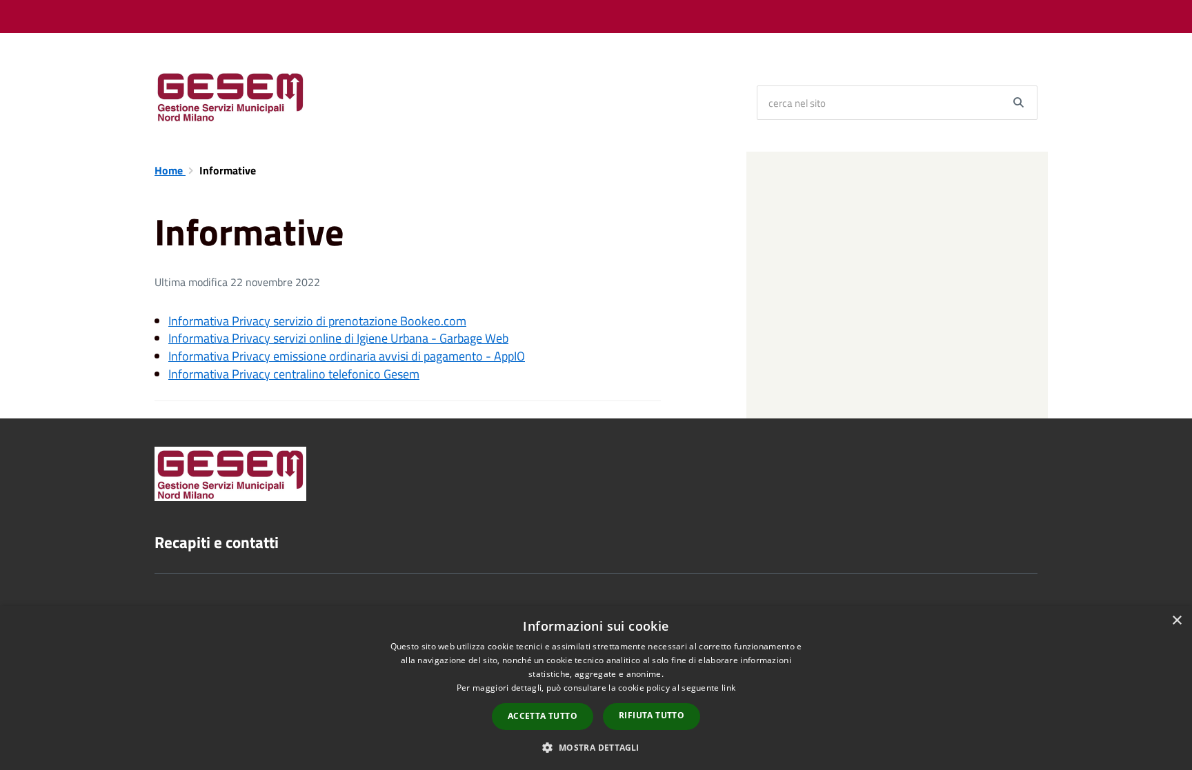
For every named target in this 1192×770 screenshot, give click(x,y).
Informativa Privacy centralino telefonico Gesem (293, 374)
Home (170, 170)
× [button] (1176, 621)
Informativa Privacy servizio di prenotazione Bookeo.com (317, 321)
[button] (596, 746)
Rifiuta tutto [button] (651, 715)
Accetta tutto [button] (542, 716)
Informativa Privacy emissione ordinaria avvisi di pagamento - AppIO (346, 356)
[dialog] (596, 688)
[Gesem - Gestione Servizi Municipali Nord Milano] (230, 95)
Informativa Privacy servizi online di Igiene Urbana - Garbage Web (338, 338)
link (728, 687)
